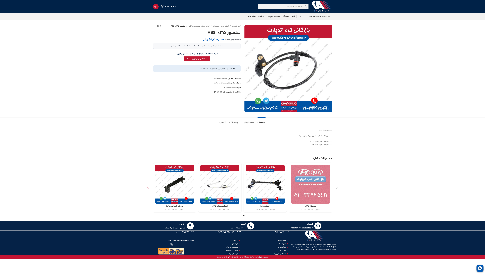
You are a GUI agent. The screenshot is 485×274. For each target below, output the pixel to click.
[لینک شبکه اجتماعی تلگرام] (214, 92)
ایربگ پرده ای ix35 (220, 206)
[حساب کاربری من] (156, 6)
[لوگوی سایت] (321, 6)
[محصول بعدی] (154, 26)
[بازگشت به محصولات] (157, 26)
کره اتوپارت (236, 26)
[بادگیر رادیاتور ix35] (174, 184)
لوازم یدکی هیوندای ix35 (199, 26)
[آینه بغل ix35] (310, 184)
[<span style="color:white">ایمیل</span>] (317, 225)
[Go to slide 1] (243, 215)
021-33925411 (170, 6)
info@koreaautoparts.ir (301, 227)
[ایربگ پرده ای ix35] (219, 184)
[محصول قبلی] (160, 26)
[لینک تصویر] (171, 251)
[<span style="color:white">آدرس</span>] (190, 225)
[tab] (262, 121)
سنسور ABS (229, 87)
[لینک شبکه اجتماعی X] (224, 92)
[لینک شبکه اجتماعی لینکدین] (221, 92)
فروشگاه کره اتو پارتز (232, 257)
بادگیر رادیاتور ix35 (174, 206)
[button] (337, 187)
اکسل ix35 (265, 206)
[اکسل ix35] (265, 184)
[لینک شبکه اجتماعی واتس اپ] (217, 92)
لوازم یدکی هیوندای (221, 26)
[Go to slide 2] (241, 215)
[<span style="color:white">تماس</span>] (250, 225)
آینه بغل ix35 (310, 206)
